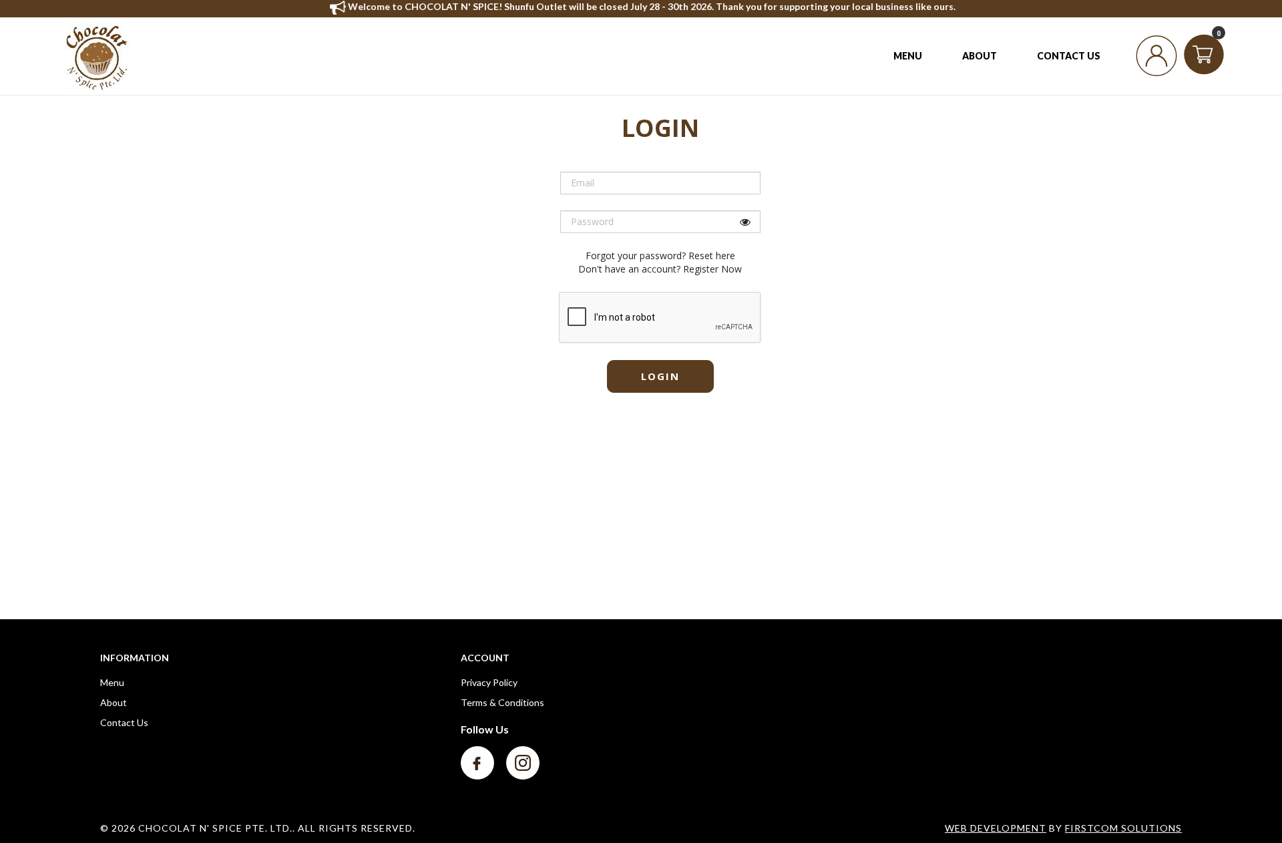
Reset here (711, 255)
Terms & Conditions (502, 702)
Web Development (995, 828)
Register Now (712, 269)
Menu (112, 682)
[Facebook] (478, 762)
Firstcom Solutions (1123, 828)
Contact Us (124, 722)
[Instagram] (523, 762)
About (113, 702)
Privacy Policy (489, 682)
